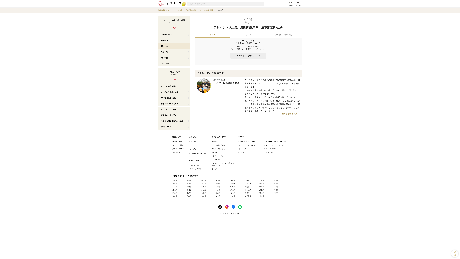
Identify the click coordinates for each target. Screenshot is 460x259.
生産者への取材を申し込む (198, 153)
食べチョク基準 (177, 145)
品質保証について (178, 149)
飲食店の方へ (176, 152)
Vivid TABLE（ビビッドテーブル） (275, 141)
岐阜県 (232, 187)
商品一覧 (164, 40)
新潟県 (261, 184)
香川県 (232, 193)
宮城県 (218, 180)
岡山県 (174, 193)
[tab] (212, 35)
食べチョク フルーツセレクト (273, 145)
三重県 (276, 187)
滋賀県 (174, 190)
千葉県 (218, 184)
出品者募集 (192, 141)
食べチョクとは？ (178, 141)
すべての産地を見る (169, 98)
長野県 (218, 187)
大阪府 (203, 190)
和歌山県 (248, 190)
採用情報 (215, 169)
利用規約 (215, 152)
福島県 (261, 180)
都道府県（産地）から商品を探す (185, 176)
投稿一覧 (164, 52)
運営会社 (215, 141)
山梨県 (203, 187)
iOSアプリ (241, 152)
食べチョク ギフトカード (246, 149)
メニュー (298, 5)
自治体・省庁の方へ (195, 169)
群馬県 (189, 184)
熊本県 (203, 196)
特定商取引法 (216, 159)
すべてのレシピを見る (169, 109)
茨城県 (276, 180)
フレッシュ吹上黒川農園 (226, 82)
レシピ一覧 (165, 63)
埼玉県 (203, 184)
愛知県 (261, 187)
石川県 (174, 187)
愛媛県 (247, 193)
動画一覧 (164, 58)
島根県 (276, 190)
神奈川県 (248, 184)
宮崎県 (232, 196)
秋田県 (232, 180)
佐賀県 (174, 196)
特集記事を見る (167, 127)
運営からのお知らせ (218, 149)
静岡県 (247, 187)
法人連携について (195, 165)
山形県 (247, 180)
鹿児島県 (248, 196)
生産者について (167, 35)
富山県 (276, 184)
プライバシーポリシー (219, 156)
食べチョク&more (270, 149)
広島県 (189, 193)
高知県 (261, 193)
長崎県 (189, 196)
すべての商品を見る (169, 86)
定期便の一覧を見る (169, 115)
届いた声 (164, 46)
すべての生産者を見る (169, 92)
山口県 (203, 193)
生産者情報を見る (290, 114)
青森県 (189, 180)
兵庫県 (218, 190)
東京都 (232, 184)
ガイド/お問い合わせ (218, 145)
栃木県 (174, 184)
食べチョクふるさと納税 (246, 141)
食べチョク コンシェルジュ (247, 145)
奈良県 (232, 190)
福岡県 (276, 193)
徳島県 (218, 193)
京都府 (189, 190)
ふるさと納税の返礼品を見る (172, 121)
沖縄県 (261, 196)
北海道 (174, 180)
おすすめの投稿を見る (169, 104)
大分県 (218, 196)
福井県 (189, 187)
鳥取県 (261, 190)
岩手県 (203, 180)
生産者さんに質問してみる (248, 56)
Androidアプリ (269, 152)
